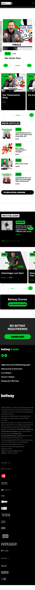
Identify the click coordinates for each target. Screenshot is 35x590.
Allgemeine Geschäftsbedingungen (16, 365)
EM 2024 (7, 54)
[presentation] (5, 65)
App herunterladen (17, 304)
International (20, 222)
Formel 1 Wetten (8, 377)
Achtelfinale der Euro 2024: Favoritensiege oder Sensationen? (23, 179)
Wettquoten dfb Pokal (10, 381)
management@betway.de (14, 451)
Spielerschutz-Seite (7, 410)
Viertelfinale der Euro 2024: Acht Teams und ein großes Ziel (23, 134)
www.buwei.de (14, 418)
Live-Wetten (6, 373)
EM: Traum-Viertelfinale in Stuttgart (20, 150)
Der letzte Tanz (13, 58)
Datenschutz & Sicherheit (11, 369)
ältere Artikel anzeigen (14, 192)
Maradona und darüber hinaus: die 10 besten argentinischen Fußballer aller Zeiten (24, 228)
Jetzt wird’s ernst (21, 164)
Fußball (4, 255)
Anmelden (17, 336)
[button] (12, 65)
